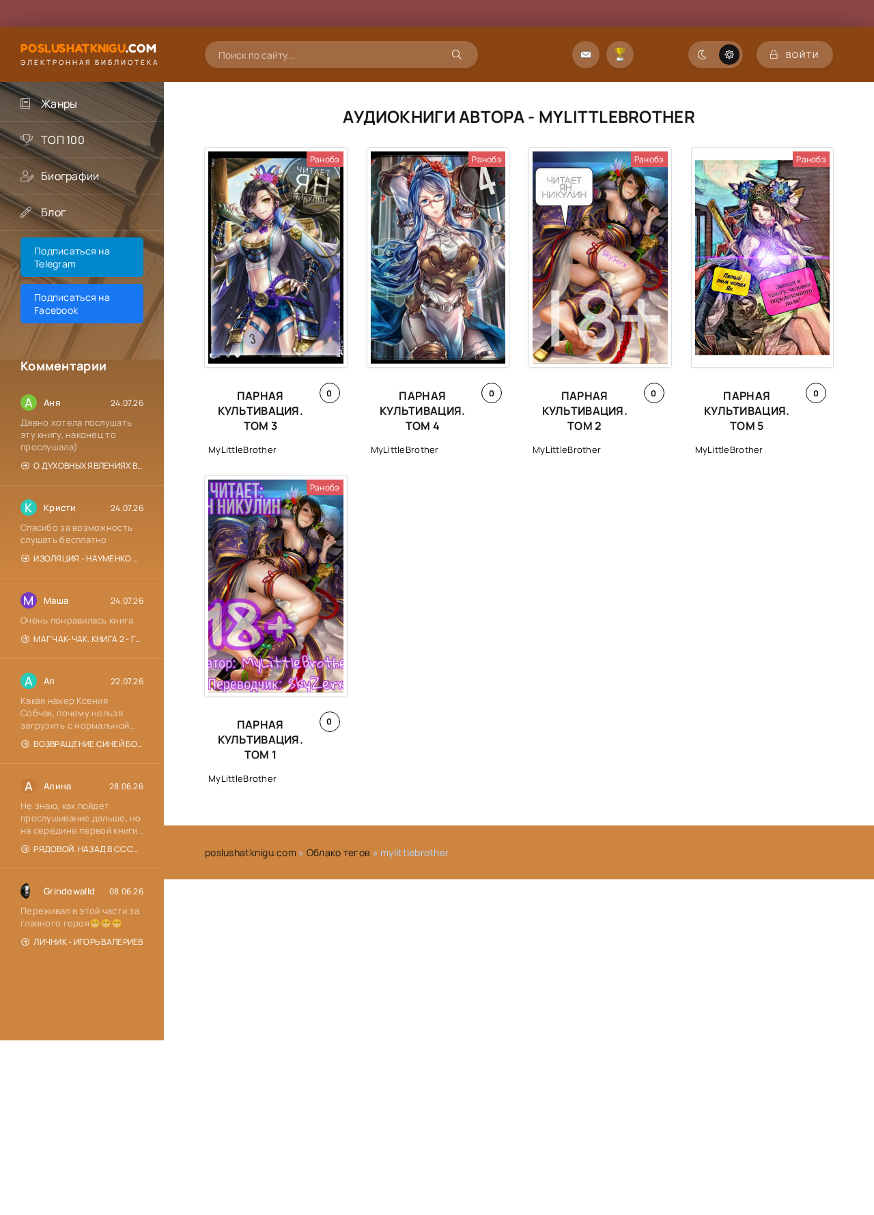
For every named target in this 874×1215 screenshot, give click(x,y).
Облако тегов (338, 852)
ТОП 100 (63, 139)
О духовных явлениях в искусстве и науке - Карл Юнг (88, 465)
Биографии (70, 176)
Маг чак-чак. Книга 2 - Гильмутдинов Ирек (88, 639)
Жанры (59, 103)
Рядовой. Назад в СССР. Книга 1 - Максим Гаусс (88, 849)
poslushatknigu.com (250, 852)
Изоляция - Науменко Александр (88, 558)
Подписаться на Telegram (72, 257)
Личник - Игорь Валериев (88, 942)
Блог (53, 212)
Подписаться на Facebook (72, 304)
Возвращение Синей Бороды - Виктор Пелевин (88, 744)
